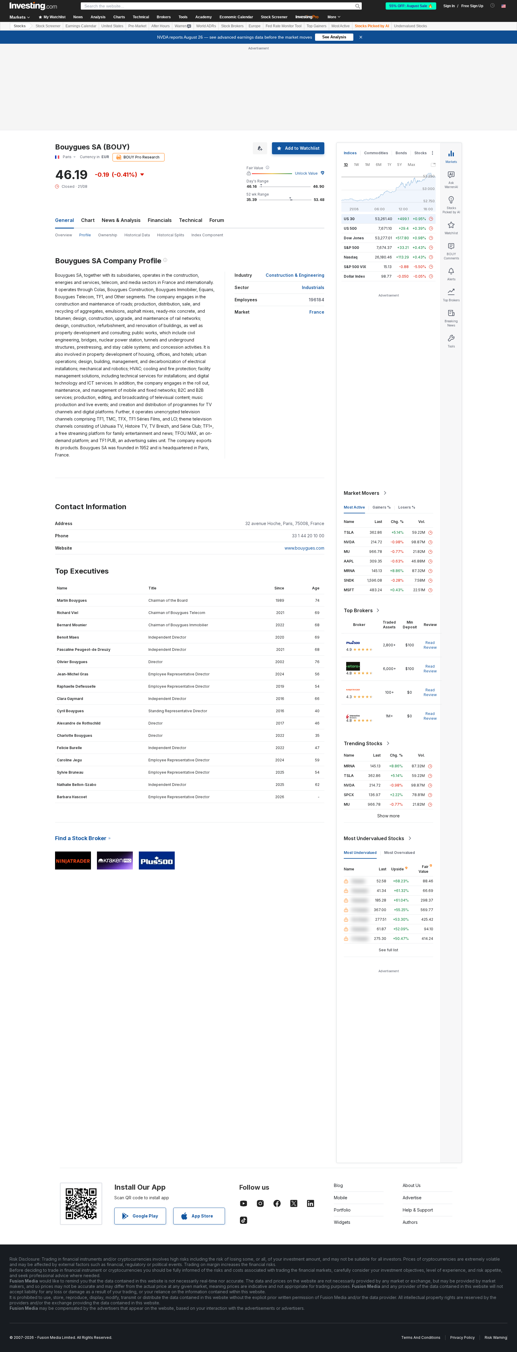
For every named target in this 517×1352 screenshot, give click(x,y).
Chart (88, 220)
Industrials (313, 287)
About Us (412, 1185)
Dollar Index (354, 276)
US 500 (350, 228)
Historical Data (137, 235)
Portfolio (342, 1209)
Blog (338, 1185)
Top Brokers (358, 610)
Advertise (412, 1197)
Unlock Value (306, 173)
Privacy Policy (462, 1337)
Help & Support (418, 1209)
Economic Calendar (236, 17)
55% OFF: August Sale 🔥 (411, 6)
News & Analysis (121, 220)
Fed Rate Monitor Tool (284, 26)
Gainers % (381, 507)
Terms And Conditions (420, 1337)
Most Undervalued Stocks (374, 838)
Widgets (342, 1222)
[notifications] (492, 5)
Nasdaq (351, 257)
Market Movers (361, 493)
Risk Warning (496, 1337)
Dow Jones (354, 238)
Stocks (20, 26)
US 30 (349, 219)
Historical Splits (170, 235)
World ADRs (206, 26)
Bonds (401, 153)
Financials (160, 220)
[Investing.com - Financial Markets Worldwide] (33, 6)
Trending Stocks (363, 743)
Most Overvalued (399, 852)
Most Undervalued (360, 852)
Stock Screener (274, 17)
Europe (255, 26)
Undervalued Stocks (410, 26)
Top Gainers (316, 26)
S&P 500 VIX (355, 266)
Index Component (207, 235)
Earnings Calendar (81, 26)
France (316, 311)
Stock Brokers (232, 26)
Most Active (341, 26)
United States (112, 26)
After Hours (160, 26)
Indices (350, 153)
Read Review (430, 645)
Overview (63, 235)
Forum (216, 220)
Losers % (406, 507)
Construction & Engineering (295, 275)
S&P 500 (351, 247)
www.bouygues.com (304, 548)
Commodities (376, 153)
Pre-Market (137, 26)
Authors (410, 1222)
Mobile (340, 1197)
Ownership (107, 235)
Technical (190, 220)
